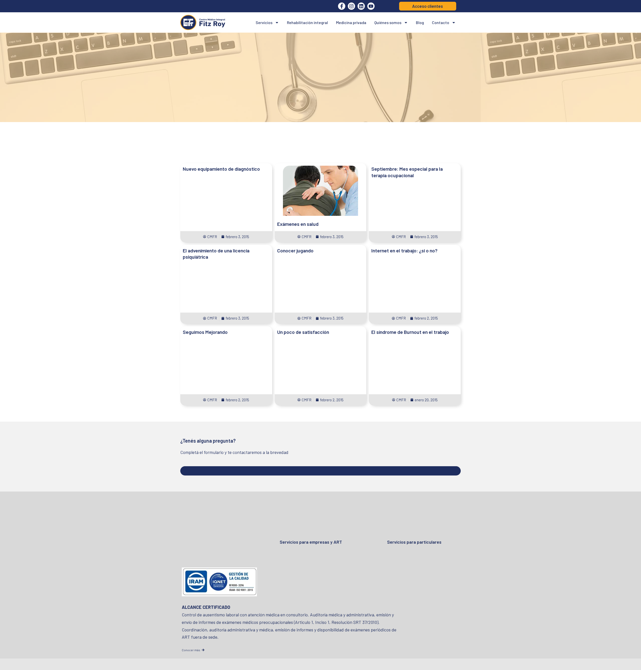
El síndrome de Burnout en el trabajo (410, 332)
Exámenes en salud (297, 224)
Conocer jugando (295, 250)
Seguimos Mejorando (205, 332)
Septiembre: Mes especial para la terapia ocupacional (407, 172)
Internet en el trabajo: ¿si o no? (404, 250)
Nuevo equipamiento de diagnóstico (221, 169)
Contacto (440, 22)
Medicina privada (351, 22)
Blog (420, 22)
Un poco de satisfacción (303, 332)
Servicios (264, 22)
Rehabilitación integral (307, 22)
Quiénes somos (387, 22)
